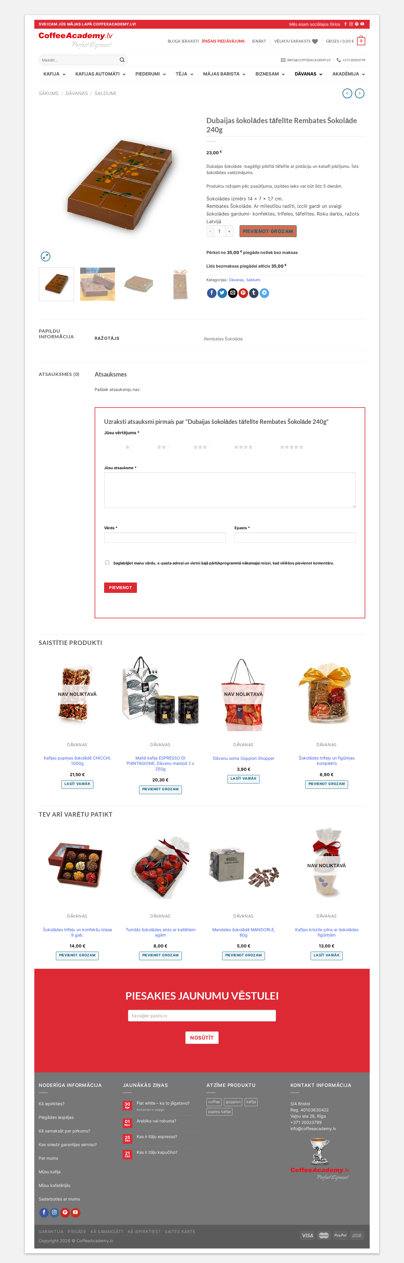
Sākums (49, 93)
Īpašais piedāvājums (223, 41)
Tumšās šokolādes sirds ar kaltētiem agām (160, 932)
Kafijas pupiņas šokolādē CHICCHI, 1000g (77, 760)
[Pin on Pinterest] (243, 293)
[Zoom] (46, 256)
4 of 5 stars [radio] (222, 447)
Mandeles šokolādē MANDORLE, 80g (243, 932)
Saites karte (180, 1231)
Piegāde (77, 1231)
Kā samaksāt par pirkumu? (64, 1130)
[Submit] (122, 60)
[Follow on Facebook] (345, 24)
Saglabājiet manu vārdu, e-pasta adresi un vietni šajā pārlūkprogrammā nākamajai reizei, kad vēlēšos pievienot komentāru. (223, 563)
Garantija (51, 1231)
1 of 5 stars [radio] (113, 447)
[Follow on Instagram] (351, 24)
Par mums (48, 1158)
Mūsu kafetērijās (54, 1185)
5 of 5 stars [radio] (268, 447)
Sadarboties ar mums (59, 1198)
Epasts (242, 528)
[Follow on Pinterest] (356, 24)
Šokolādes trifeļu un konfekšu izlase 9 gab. (77, 932)
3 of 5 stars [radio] (181, 447)
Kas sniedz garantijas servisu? (68, 1144)
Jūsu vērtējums (122, 432)
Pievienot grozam (268, 231)
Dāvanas (77, 93)
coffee (214, 1102)
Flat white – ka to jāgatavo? (163, 1103)
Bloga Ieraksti (183, 41)
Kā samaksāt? (107, 1231)
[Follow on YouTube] (362, 24)
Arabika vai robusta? (156, 1121)
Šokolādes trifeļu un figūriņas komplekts (327, 760)
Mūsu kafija (50, 1171)
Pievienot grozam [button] (160, 789)
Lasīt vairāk (77, 784)
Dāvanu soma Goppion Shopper (243, 758)
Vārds (110, 528)
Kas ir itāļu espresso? (157, 1136)
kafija (251, 1102)
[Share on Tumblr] (254, 293)
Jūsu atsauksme (120, 468)
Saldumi (105, 93)
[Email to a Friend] (233, 293)
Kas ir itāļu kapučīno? (157, 1152)
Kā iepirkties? (51, 1103)
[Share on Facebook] (212, 293)
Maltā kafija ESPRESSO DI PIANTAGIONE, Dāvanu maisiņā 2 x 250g (160, 763)
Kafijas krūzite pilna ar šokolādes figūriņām (326, 932)
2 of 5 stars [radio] (145, 447)
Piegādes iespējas (56, 1117)
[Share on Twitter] (222, 293)
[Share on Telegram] (264, 293)
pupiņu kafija (219, 1111)
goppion (233, 1102)
